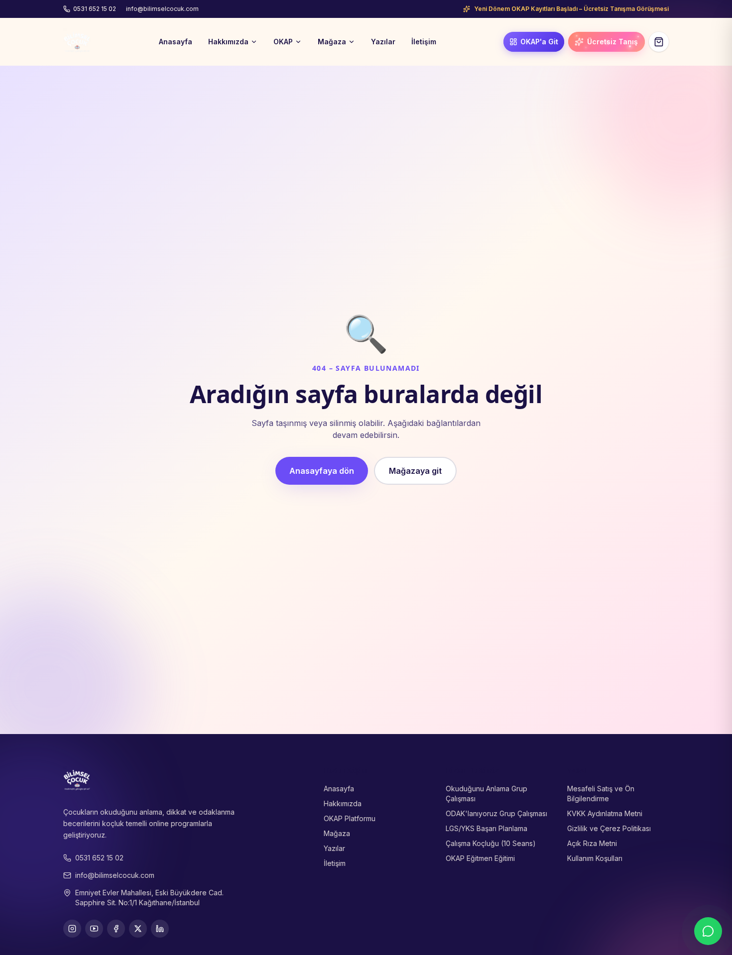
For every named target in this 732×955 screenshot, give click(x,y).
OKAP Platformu (349, 818)
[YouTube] (94, 929)
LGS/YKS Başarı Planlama (486, 828)
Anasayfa (175, 41)
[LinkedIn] (160, 929)
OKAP (283, 41)
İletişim (423, 41)
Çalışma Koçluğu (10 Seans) (491, 843)
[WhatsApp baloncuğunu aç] (708, 931)
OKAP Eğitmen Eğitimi (480, 858)
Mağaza (332, 41)
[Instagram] (72, 929)
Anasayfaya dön (321, 471)
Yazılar (383, 41)
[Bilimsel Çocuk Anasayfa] (77, 42)
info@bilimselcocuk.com (162, 8)
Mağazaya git (415, 471)
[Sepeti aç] (659, 42)
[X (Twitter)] (138, 929)
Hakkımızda (228, 41)
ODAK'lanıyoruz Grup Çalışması (496, 813)
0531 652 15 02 (94, 8)
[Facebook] (116, 929)
